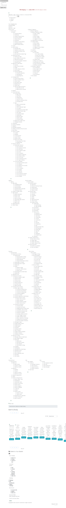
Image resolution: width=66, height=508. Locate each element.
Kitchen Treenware (18, 397)
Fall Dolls (16, 52)
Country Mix (38, 220)
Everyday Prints (20, 101)
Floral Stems (33, 192)
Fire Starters (34, 75)
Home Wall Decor (16, 92)
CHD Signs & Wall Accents (22, 162)
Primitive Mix (38, 224)
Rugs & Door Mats (18, 139)
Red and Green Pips (40, 226)
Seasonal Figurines (18, 71)
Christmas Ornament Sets (22, 311)
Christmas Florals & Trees (20, 297)
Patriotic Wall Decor (19, 282)
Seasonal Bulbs (18, 187)
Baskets (14, 90)
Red (36, 225)
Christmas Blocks (18, 33)
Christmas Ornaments (19, 304)
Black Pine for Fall (20, 88)
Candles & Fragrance (32, 29)
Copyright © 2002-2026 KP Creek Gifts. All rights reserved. (20, 502)
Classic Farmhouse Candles (39, 63)
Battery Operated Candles (37, 32)
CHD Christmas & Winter (22, 173)
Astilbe (32, 196)
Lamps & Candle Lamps (17, 191)
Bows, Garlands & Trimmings (22, 318)
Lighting (10, 180)
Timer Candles (37, 37)
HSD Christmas (20, 146)
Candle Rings (36, 203)
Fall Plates (17, 354)
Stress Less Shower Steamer (17, 431)
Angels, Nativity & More (21, 316)
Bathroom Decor (18, 367)
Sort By (46, 416)
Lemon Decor (17, 81)
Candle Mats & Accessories (37, 40)
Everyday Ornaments (17, 127)
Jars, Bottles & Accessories (20, 58)
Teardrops (35, 236)
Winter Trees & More (21, 303)
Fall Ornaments (18, 352)
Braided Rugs (19, 142)
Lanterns (34, 50)
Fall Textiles (17, 356)
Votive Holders (37, 48)
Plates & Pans (37, 44)
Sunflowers (33, 195)
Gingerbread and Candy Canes (23, 308)
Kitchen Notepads (18, 387)
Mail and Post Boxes (19, 59)
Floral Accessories (33, 244)
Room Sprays (36, 71)
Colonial (37, 218)
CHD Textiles (19, 176)
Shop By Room (11, 360)
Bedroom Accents (18, 373)
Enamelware (17, 380)
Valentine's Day (16, 274)
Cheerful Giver (37, 59)
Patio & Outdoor (18, 198)
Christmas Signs (20, 119)
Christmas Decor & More (18, 286)
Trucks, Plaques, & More (20, 69)
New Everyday (46, 367)
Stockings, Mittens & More (22, 313)
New (40, 360)
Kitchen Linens (18, 138)
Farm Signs (19, 112)
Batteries (36, 35)
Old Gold (37, 222)
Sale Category (30, 361)
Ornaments (37, 290)
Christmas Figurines (21, 73)
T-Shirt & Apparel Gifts (39, 279)
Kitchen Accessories (19, 383)
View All (22, 413)
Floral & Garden (28, 180)
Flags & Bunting (18, 285)
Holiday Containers (18, 333)
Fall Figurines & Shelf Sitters (20, 349)
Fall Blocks (17, 35)
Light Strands (15, 192)
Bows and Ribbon (34, 247)
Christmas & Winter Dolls (20, 51)
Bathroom (15, 363)
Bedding (16, 134)
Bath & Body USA (38, 308)
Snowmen (17, 327)
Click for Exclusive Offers (14, 498)
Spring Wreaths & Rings (21, 256)
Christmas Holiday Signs (21, 292)
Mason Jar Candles (40, 55)
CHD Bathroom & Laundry (22, 165)
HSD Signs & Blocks (21, 160)
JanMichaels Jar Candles (39, 62)
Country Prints (17, 93)
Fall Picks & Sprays (20, 342)
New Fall (45, 364)
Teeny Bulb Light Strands (20, 199)
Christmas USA (38, 303)
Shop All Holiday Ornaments (22, 320)
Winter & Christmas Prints (22, 100)
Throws (16, 371)
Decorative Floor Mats (21, 141)
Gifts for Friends (38, 256)
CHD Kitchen (19, 166)
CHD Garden (19, 169)
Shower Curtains (18, 365)
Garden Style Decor (35, 241)
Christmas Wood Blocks (21, 290)
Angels (16, 67)
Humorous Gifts (38, 270)
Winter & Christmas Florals (36, 186)
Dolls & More (15, 47)
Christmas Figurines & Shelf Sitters (22, 296)
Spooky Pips (38, 229)
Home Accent (11, 29)
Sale (26, 360)
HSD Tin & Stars (20, 157)
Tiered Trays (17, 85)
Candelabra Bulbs (18, 184)
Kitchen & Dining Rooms (17, 377)
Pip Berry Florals (34, 202)
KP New (43, 361)
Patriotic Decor (18, 279)
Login (14, 14)
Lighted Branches (16, 203)
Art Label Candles (39, 54)
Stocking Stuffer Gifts (37, 286)
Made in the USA (36, 293)
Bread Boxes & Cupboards (20, 395)
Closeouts (32, 363)
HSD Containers (20, 153)
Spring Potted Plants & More (22, 260)
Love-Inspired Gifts (39, 266)
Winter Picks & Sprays (21, 299)
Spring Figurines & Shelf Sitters (21, 271)
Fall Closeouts (34, 365)
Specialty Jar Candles (40, 56)
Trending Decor (16, 77)
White (37, 232)
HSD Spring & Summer (21, 147)
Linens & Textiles (16, 131)
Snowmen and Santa (21, 307)
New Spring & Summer (48, 363)
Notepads (37, 278)
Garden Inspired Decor (33, 237)
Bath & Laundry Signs (21, 104)
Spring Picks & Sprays (21, 258)
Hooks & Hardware (16, 124)
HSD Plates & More (21, 156)
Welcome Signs (20, 116)
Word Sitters (17, 70)
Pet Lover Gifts (38, 258)
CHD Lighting (19, 170)
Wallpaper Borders (18, 122)
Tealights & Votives (38, 39)
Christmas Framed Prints (22, 289)
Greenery (33, 194)
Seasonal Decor (14, 252)
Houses (16, 64)
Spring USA (17, 264)
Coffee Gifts (37, 273)
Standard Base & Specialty (20, 188)
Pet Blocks (17, 40)
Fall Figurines (19, 74)
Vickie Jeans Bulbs (18, 190)
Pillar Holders (36, 43)
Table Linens (19, 394)
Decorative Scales (18, 82)
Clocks (14, 45)
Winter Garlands (20, 300)
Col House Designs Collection (21, 60)
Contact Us (22, 14)
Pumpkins (17, 346)
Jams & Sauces (18, 398)
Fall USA (36, 294)
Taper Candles (37, 33)
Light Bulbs (15, 183)
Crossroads (36, 52)
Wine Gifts (37, 267)
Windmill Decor (18, 62)
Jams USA (37, 296)
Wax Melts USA (38, 304)
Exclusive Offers (28, 14)
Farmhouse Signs (18, 56)
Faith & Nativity (18, 330)
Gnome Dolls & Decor (19, 78)
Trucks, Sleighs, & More (21, 315)
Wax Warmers (37, 74)
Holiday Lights (17, 326)
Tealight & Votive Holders (39, 47)
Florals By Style (32, 191)
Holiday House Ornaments (22, 319)
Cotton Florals (34, 200)
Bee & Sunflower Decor (19, 79)
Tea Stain (37, 230)
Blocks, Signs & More (19, 288)
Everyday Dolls (18, 48)
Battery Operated (18, 194)
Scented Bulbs (18, 186)
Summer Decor (18, 281)
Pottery (16, 390)
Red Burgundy (38, 228)
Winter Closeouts (35, 368)
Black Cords (17, 202)
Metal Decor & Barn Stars (20, 120)
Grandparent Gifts (38, 263)
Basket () (4, 2)
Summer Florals (34, 188)
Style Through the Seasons (20, 86)
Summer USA (38, 297)
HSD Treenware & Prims (22, 158)
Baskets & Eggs (20, 267)
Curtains (16, 132)
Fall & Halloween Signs (21, 107)
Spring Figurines (20, 75)
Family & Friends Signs (21, 111)
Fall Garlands (19, 343)
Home (17, 14)
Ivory (36, 221)
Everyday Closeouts (36, 364)
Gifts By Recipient (36, 255)
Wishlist (12, 19)
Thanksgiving (17, 347)
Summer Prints (20, 98)
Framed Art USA (38, 307)
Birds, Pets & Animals (19, 66)
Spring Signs (19, 115)
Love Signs (19, 108)
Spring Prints (19, 97)
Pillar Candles (36, 36)
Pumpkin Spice (38, 235)
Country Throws (18, 135)
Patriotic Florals (34, 190)
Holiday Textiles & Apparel (20, 331)
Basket (12, 21)
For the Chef (37, 259)
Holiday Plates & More (19, 323)
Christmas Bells (20, 305)
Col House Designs (18, 161)
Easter (16, 266)
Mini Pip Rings (38, 205)
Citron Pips (38, 215)
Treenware (15, 123)
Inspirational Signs (20, 113)
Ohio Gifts (37, 269)
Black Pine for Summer (21, 89)
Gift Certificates (38, 282)
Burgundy (37, 213)
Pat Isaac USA (38, 300)
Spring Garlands (20, 259)
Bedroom (14, 368)
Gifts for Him (37, 260)
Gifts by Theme (36, 264)
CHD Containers (20, 168)
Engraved (18, 105)
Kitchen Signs (19, 117)
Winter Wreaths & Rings (21, 301)
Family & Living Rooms (17, 375)
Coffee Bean (38, 217)
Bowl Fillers (15, 130)
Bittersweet (19, 341)
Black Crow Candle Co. (38, 60)
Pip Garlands (36, 207)
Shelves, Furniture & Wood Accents (20, 128)
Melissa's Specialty (38, 64)
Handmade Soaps (18, 382)
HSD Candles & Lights (21, 150)
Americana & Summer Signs (22, 109)
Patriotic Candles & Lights (20, 277)
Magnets (14, 126)
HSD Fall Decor (20, 149)
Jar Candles (34, 51)
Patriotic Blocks (18, 39)
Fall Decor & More (16, 335)
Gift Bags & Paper (18, 322)
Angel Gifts (37, 274)
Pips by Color (36, 211)
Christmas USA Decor (19, 334)
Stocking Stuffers (18, 328)
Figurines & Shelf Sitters (17, 63)
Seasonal (10, 251)
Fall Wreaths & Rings (21, 345)
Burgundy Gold (39, 214)
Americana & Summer (17, 275)
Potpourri (36, 73)
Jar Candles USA (38, 299)
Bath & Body (37, 288)
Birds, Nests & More (35, 239)
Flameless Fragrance (36, 66)
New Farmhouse (47, 365)
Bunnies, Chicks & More (21, 269)
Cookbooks (37, 281)
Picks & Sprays (36, 209)
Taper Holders (37, 45)
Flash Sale (32, 369)
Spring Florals (34, 187)
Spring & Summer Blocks (20, 41)
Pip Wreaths (35, 210)
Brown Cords (17, 195)
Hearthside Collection (19, 145)
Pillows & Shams (18, 372)
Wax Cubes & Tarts (38, 69)
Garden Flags (34, 240)
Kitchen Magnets (18, 386)
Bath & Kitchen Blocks (19, 44)
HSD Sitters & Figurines (21, 154)
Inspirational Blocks (18, 43)
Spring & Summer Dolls (19, 50)
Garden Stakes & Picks (35, 243)
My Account (4, 5)
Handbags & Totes (38, 277)
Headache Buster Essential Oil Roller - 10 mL (29, 429)
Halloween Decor (18, 350)
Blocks (14, 32)
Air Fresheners (37, 67)
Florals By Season (32, 183)
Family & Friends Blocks (19, 36)
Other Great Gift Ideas (37, 275)
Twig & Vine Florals (35, 199)
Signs (16, 103)
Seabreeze (38, 233)
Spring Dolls (17, 273)
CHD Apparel (19, 164)
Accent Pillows (17, 137)
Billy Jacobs (19, 94)
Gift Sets (36, 285)
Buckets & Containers (35, 245)
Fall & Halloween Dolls (19, 353)
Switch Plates (15, 205)
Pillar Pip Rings (38, 206)
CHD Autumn (19, 172)
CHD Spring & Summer (21, 175)
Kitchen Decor (17, 384)
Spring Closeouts (35, 367)
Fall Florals (33, 184)
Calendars (37, 284)
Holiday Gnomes (18, 324)
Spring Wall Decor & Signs (20, 263)
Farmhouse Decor (16, 55)
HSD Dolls (19, 151)
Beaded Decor (17, 83)
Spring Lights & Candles (19, 262)
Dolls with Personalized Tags (20, 54)
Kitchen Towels (20, 392)
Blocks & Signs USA (39, 305)
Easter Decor (19, 270)
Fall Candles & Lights (19, 338)
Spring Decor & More (17, 254)
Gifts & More (31, 251)
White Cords (17, 200)
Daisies (32, 198)
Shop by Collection (16, 143)
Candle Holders (35, 41)
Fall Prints (19, 96)
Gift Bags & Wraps (36, 254)
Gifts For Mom (38, 262)
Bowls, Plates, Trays (19, 379)
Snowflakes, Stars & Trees (22, 309)
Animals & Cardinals (21, 312)
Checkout (10, 26)
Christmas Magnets (21, 293)
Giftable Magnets (38, 289)
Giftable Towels (38, 292)
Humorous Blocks (18, 37)
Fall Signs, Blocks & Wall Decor (21, 337)
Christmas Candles (18, 294)
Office (14, 376)
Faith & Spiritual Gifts (39, 271)
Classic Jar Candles (40, 58)
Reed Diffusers (37, 70)
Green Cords (17, 196)
